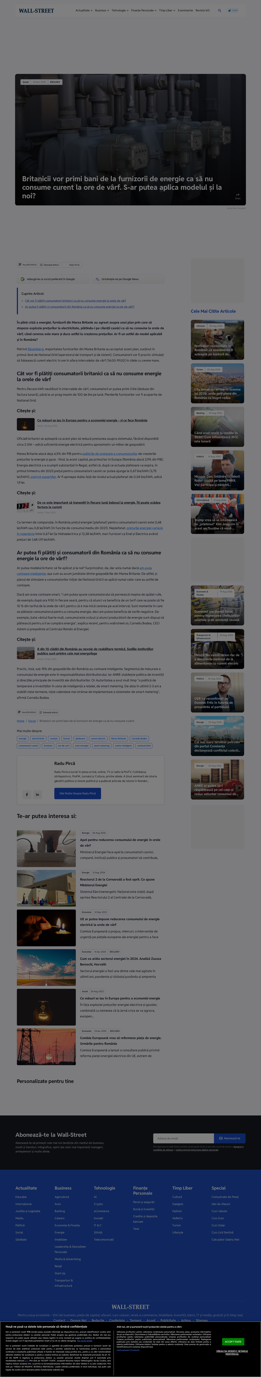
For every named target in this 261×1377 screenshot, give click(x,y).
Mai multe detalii (84, 1341)
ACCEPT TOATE (233, 1341)
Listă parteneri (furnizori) (128, 1350)
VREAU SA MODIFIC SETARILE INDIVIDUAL (232, 1353)
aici (26, 1360)
